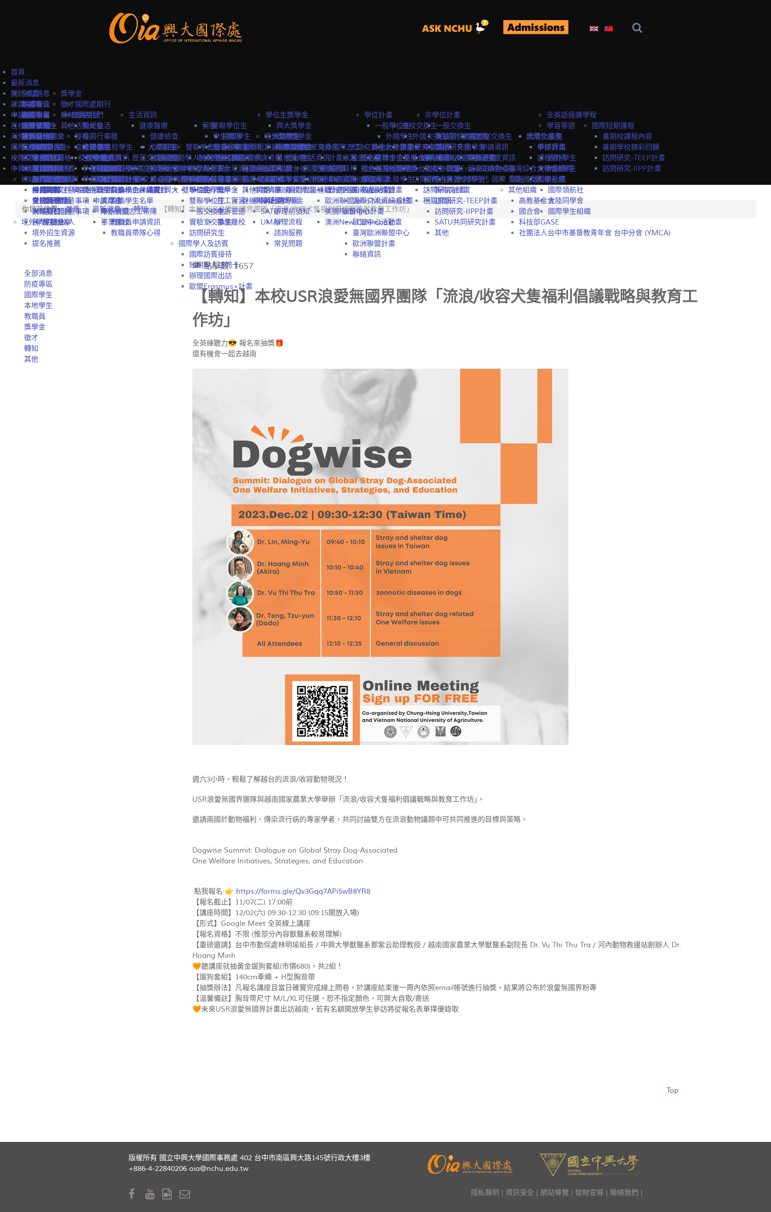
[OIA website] (177, 27)
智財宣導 (589, 1192)
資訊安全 (520, 1192)
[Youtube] (153, 1194)
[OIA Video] (170, 1194)
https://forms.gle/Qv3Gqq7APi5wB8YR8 (303, 891)
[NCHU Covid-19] (535, 27)
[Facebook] (136, 1194)
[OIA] (471, 1163)
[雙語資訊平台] (458, 27)
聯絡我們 (624, 1192)
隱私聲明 (485, 1192)
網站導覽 (554, 1192)
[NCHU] (589, 1164)
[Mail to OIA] (186, 1194)
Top (673, 1090)
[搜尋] (639, 28)
